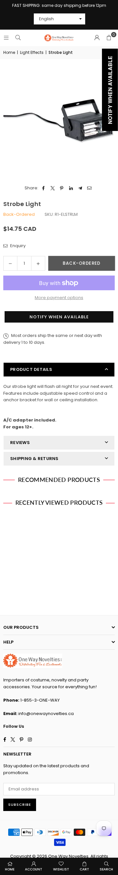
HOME (9, 869)
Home (9, 52)
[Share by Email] (89, 188)
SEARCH (106, 869)
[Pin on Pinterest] (61, 188)
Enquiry (17, 246)
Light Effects (32, 52)
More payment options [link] (59, 297)
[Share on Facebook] (43, 188)
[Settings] (97, 38)
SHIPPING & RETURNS (34, 458)
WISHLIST (61, 869)
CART (84, 869)
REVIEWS (20, 442)
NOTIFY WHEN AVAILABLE (59, 317)
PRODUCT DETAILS (31, 369)
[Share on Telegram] (80, 188)
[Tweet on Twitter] (52, 188)
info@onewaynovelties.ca (46, 713)
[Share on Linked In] (71, 188)
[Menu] (6, 38)
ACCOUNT (33, 869)
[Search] (18, 38)
